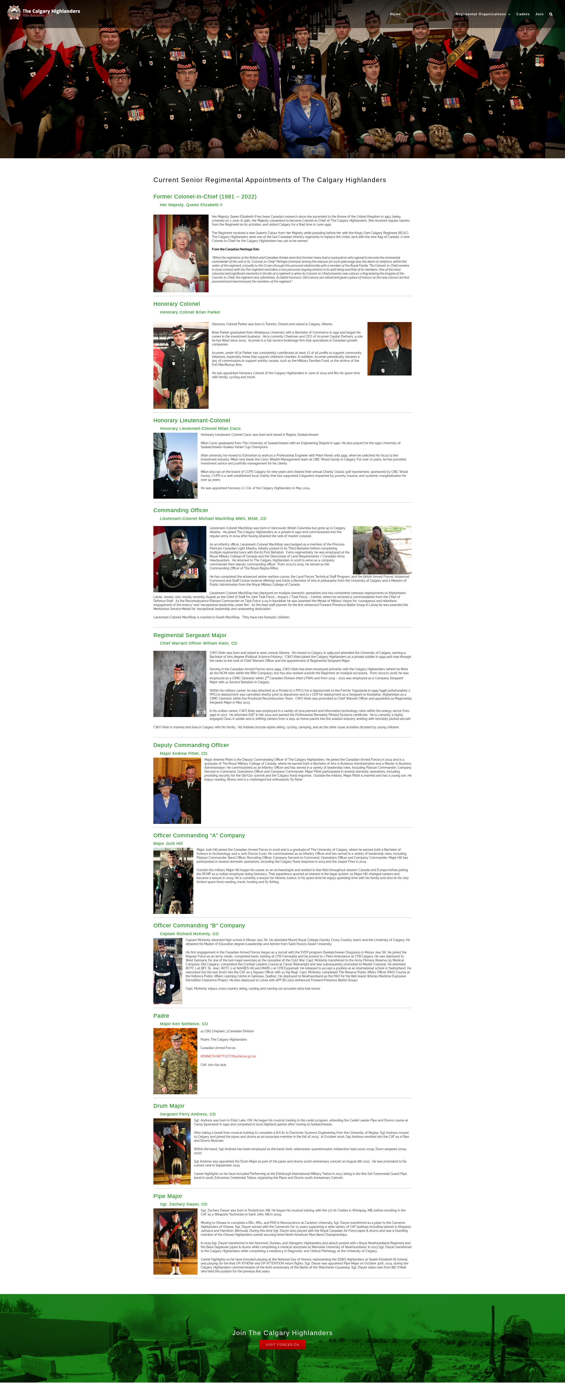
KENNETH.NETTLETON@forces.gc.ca (228, 1056)
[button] (551, 14)
